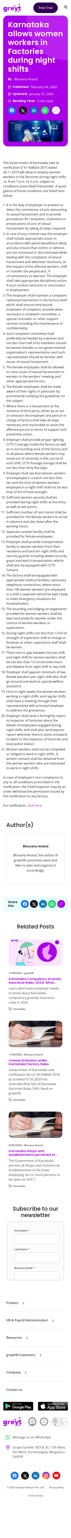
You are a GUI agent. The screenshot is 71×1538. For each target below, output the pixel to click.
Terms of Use (35, 1495)
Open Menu (65, 7)
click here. (34, 805)
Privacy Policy (56, 1487)
